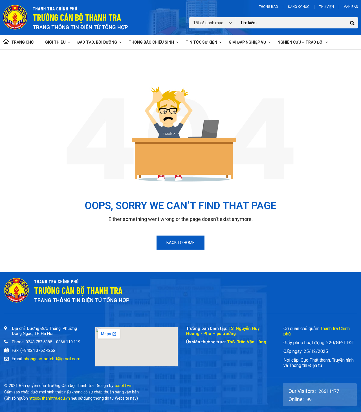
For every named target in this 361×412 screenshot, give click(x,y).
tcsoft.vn (123, 385)
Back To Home (180, 242)
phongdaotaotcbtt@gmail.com (52, 358)
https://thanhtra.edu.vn (49, 398)
